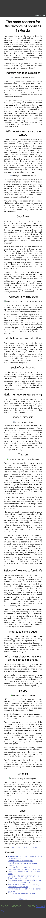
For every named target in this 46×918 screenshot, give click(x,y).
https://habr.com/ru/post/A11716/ (23, 847)
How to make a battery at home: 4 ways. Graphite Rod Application (24, 885)
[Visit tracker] (2, 917)
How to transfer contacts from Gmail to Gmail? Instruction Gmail (23, 877)
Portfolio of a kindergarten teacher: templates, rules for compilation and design (25, 868)
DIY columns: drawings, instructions (22, 893)
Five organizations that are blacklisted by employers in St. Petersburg (24, 881)
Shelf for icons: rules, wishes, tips (20, 861)
